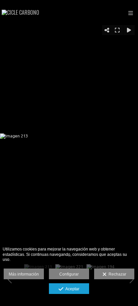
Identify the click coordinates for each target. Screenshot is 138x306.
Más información (24, 274)
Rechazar (116, 274)
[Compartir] (107, 30)
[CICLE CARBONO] (20, 12)
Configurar (69, 274)
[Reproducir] (129, 30)
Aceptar (71, 289)
